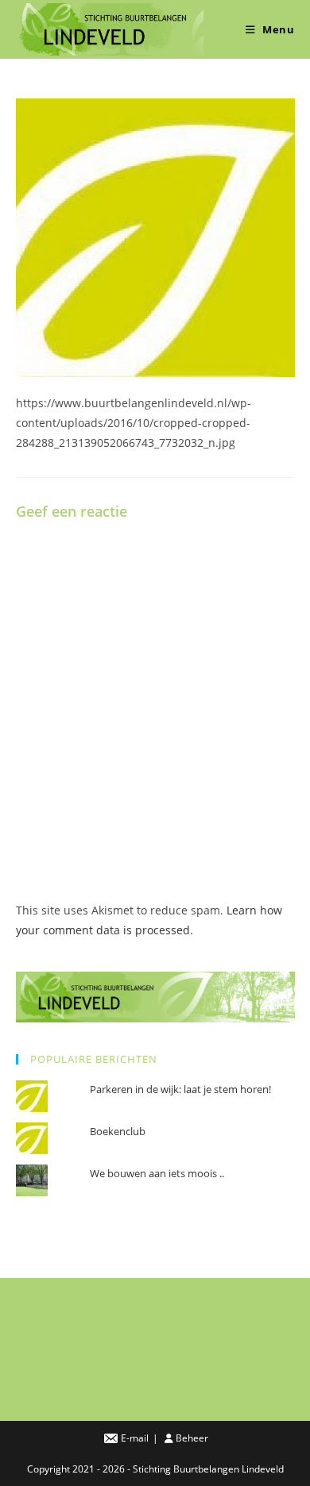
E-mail (135, 1438)
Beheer (192, 1438)
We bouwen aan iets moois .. (157, 1173)
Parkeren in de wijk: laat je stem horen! (180, 1089)
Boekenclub (117, 1131)
